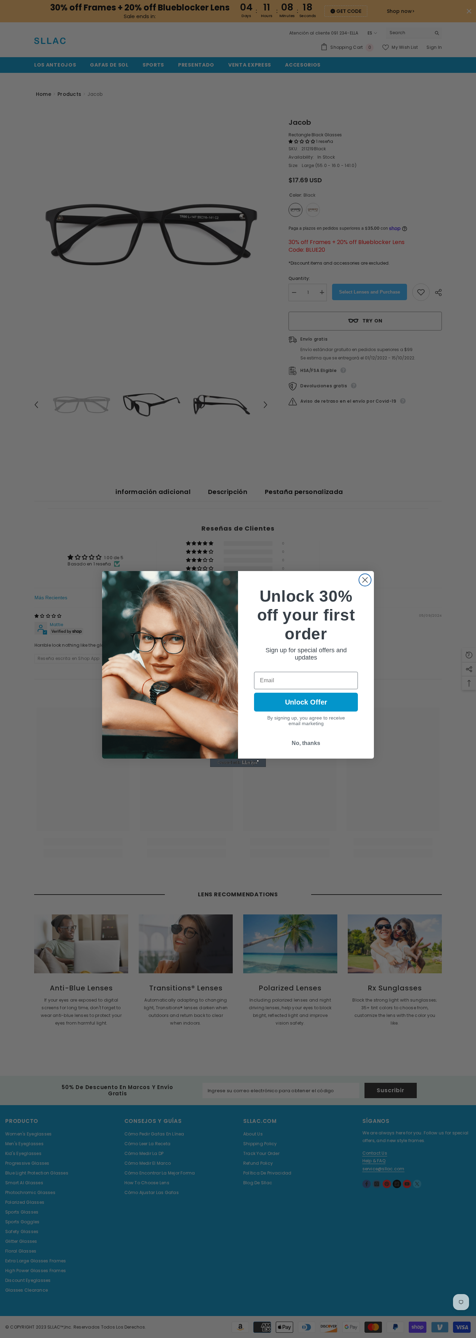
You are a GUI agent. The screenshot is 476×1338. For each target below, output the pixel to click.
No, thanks (306, 743)
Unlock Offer (306, 702)
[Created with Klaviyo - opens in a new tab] (238, 763)
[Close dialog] (365, 580)
